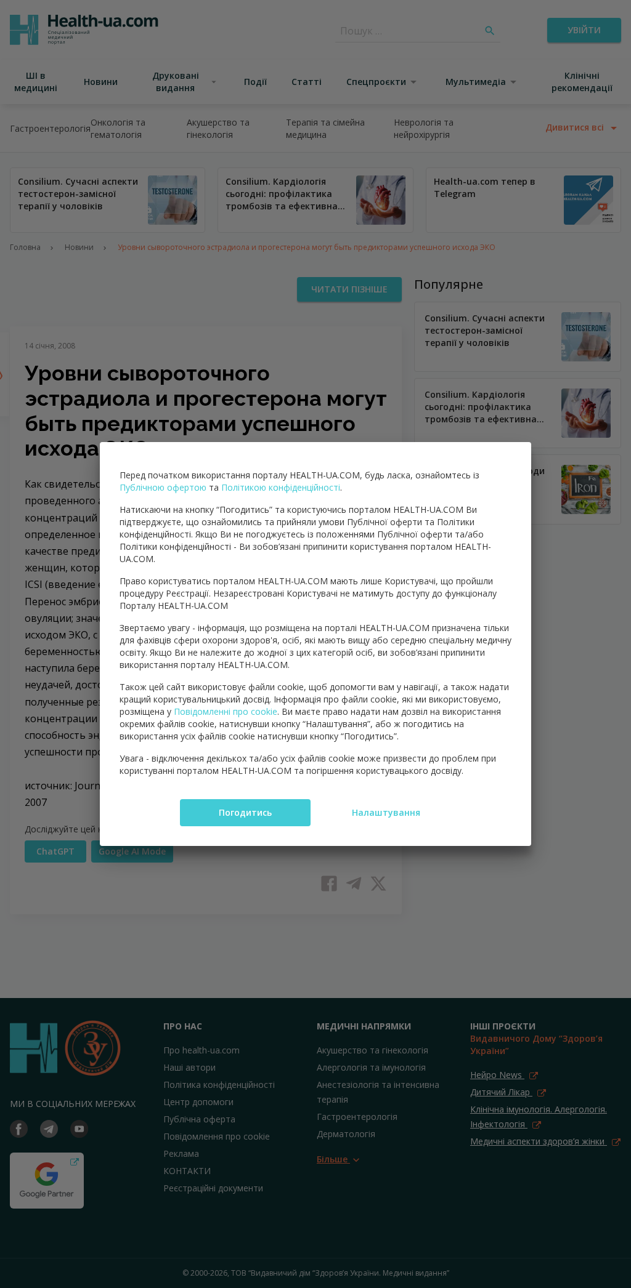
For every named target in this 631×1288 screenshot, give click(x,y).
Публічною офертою (163, 487)
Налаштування (386, 812)
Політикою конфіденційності (280, 487)
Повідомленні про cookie (225, 711)
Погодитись (245, 812)
